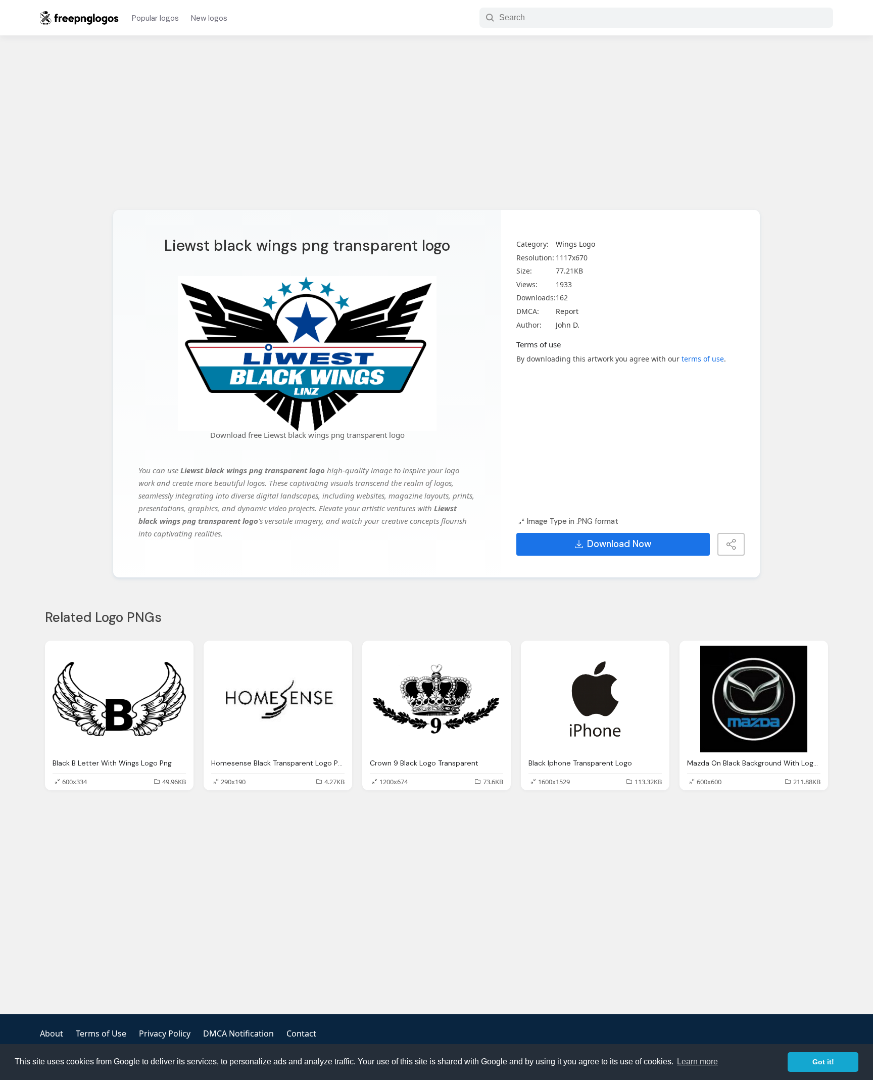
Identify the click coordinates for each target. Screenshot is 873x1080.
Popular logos (155, 18)
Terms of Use (101, 1033)
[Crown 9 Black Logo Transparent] (436, 699)
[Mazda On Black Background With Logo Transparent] (753, 699)
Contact (301, 1033)
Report (567, 311)
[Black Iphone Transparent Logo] (595, 699)
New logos (209, 18)
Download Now (619, 544)
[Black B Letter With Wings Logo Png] (119, 699)
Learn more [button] (697, 1061)
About (51, 1033)
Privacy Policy (164, 1033)
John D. (567, 325)
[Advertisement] (436, 129)
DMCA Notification (238, 1033)
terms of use (703, 359)
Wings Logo (575, 244)
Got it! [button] (823, 1062)
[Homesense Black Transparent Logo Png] (278, 699)
